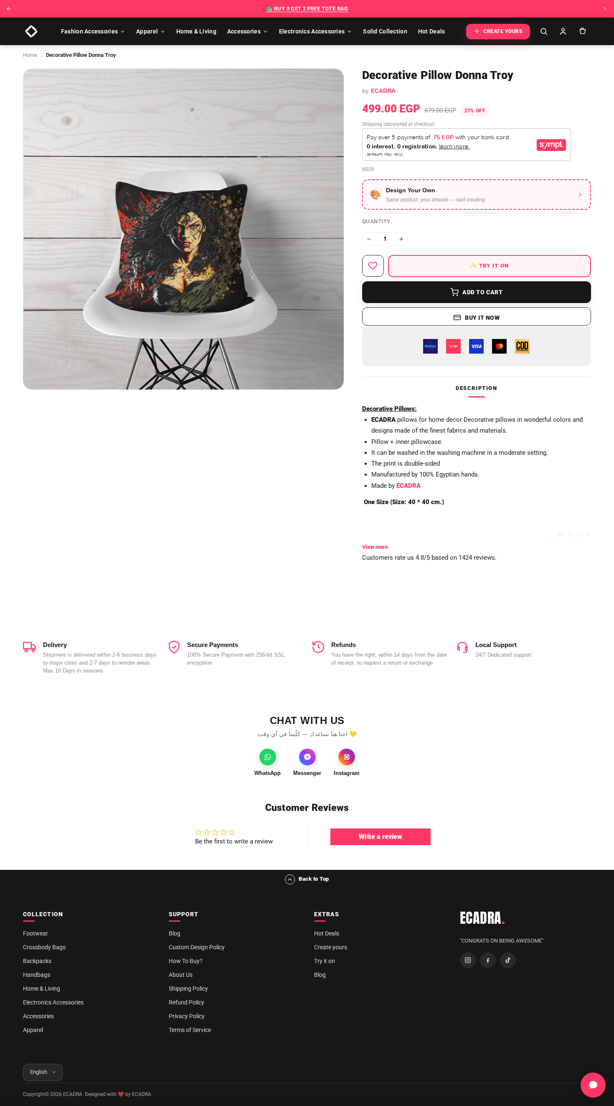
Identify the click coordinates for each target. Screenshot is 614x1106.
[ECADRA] (31, 31)
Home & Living (196, 31)
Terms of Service (190, 1030)
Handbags (36, 974)
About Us (181, 974)
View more (375, 547)
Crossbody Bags (44, 947)
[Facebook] (488, 960)
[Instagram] (468, 960)
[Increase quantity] (401, 239)
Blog (174, 933)
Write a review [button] (380, 837)
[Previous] (9, 9)
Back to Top (314, 879)
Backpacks (37, 961)
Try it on (324, 961)
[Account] (563, 31)
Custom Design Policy (197, 947)
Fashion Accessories (89, 31)
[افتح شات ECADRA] (593, 1085)
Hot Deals (431, 31)
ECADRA (482, 918)
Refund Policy (186, 1002)
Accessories (244, 31)
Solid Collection (385, 31)
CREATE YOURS (503, 31)
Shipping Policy (188, 988)
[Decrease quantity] (369, 239)
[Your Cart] (582, 31)
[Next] (604, 9)
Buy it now (482, 317)
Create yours (330, 947)
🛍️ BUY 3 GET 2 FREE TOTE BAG (307, 8)
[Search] (544, 31)
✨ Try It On (489, 265)
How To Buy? (186, 961)
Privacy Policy (187, 1016)
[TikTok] (508, 960)
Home (30, 55)
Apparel (147, 31)
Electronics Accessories (312, 31)
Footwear (35, 933)
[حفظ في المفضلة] (373, 266)
